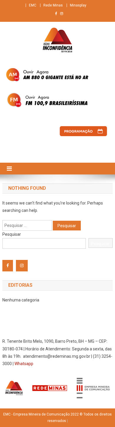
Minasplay (78, 5)
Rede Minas (53, 5)
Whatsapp (23, 363)
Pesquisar (11, 234)
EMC (32, 5)
